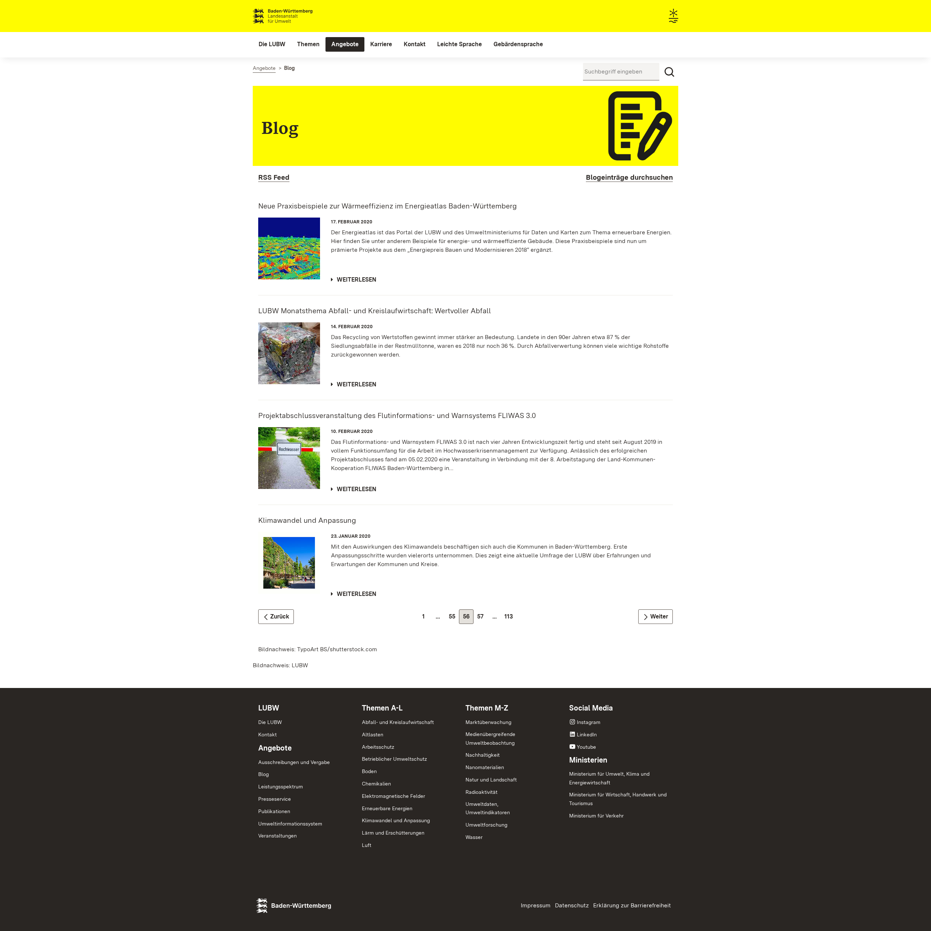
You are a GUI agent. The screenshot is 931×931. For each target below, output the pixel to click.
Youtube (586, 747)
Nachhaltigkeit (483, 755)
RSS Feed (273, 177)
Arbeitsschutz (378, 747)
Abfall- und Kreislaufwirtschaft (398, 722)
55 (454, 618)
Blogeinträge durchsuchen (629, 177)
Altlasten (372, 734)
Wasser (474, 837)
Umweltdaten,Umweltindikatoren (488, 808)
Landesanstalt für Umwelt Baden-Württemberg (295, 16)
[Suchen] (669, 72)
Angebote (275, 748)
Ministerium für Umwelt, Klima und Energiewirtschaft (609, 778)
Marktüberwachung (488, 722)
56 (468, 618)
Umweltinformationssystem (290, 824)
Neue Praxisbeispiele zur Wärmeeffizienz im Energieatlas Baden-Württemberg (387, 206)
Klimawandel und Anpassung (307, 520)
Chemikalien (376, 784)
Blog (263, 774)
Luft (366, 845)
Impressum (536, 905)
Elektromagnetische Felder (393, 796)
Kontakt (267, 734)
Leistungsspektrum (280, 786)
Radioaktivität (482, 792)
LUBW (268, 708)
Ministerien (588, 760)
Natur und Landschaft (491, 780)
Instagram (588, 722)
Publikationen (274, 811)
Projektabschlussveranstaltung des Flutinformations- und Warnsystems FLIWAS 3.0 (397, 415)
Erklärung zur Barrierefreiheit (632, 905)
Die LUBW (270, 722)
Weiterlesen (356, 279)
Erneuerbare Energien (387, 808)
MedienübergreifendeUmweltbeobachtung (490, 738)
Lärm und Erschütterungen (393, 833)
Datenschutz (572, 905)
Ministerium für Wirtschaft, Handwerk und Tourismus (618, 799)
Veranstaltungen (277, 836)
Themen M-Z (487, 708)
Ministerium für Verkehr (596, 816)
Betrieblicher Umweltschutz (394, 759)
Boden (369, 771)
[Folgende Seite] (655, 616)
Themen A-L (382, 708)
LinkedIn (587, 734)
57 (482, 618)
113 (510, 618)
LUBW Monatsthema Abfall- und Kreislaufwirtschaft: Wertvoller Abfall (374, 310)
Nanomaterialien (485, 767)
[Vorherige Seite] (276, 616)
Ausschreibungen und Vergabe (294, 762)
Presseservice (274, 799)
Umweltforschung (486, 825)
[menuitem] (272, 44)
